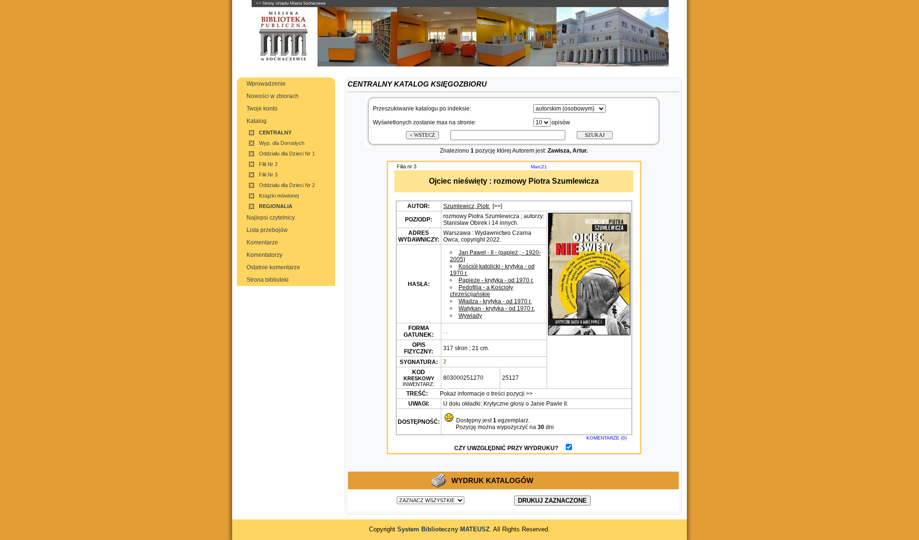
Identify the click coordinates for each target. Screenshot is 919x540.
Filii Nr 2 (268, 164)
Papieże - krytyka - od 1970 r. (496, 280)
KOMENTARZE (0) (606, 438)
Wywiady (470, 315)
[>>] (497, 206)
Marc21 (539, 166)
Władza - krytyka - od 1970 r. (495, 301)
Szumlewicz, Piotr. (466, 206)
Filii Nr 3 (268, 174)
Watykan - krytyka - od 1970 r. (497, 308)
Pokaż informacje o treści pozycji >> (485, 393)
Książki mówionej (279, 195)
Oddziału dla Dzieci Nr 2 (287, 185)
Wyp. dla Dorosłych (281, 143)
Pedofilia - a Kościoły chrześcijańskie (481, 291)
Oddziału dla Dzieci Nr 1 (287, 153)
